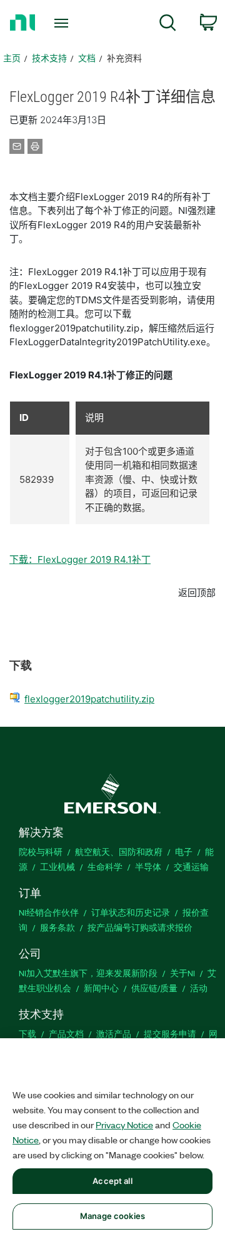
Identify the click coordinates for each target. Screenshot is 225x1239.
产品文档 (66, 1033)
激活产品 (113, 1033)
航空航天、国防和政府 (118, 851)
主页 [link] (12, 58)
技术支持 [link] (49, 58)
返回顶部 (197, 593)
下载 (27, 1033)
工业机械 (57, 866)
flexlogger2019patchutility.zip (89, 699)
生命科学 (105, 866)
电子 (183, 851)
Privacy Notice (124, 1124)
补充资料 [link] (124, 58)
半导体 (148, 866)
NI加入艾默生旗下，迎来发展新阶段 (88, 973)
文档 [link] (87, 58)
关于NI (182, 973)
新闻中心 (101, 988)
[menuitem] (167, 24)
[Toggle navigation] (62, 23)
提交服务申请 (170, 1033)
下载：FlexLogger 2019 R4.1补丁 (80, 559)
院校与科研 (40, 851)
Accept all (112, 1181)
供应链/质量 (154, 988)
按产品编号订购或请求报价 (140, 927)
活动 (199, 988)
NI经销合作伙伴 (49, 912)
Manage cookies (112, 1216)
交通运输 (191, 866)
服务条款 (57, 927)
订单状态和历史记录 (130, 912)
